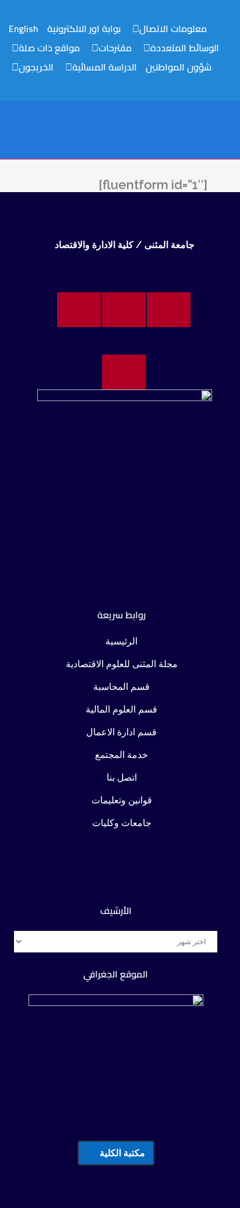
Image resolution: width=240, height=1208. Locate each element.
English (23, 28)
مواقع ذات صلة (49, 47)
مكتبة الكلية (122, 1153)
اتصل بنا (122, 777)
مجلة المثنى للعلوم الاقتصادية (122, 663)
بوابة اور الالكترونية (84, 28)
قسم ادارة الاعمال (121, 732)
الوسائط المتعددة (184, 47)
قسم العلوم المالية (121, 709)
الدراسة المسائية (104, 67)
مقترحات (115, 47)
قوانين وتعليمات (121, 800)
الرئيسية (121, 641)
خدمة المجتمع (121, 754)
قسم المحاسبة (121, 686)
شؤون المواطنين (178, 67)
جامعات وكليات (121, 822)
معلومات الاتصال (173, 28)
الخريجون (36, 67)
